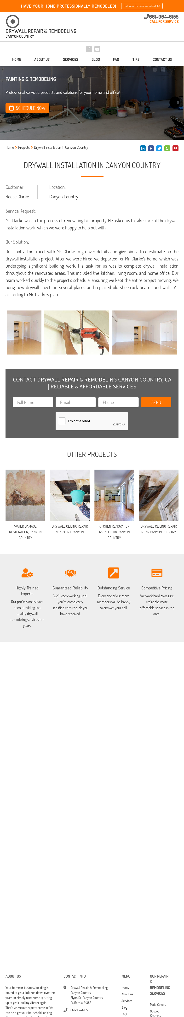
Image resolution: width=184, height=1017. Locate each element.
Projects (24, 147)
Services (70, 59)
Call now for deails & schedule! (142, 6)
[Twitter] (159, 148)
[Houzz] (167, 148)
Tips (135, 59)
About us (42, 59)
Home (16, 59)
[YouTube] (97, 49)
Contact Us (162, 59)
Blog (96, 59)
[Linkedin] (143, 148)
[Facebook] (89, 49)
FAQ (116, 59)
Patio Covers (158, 1004)
